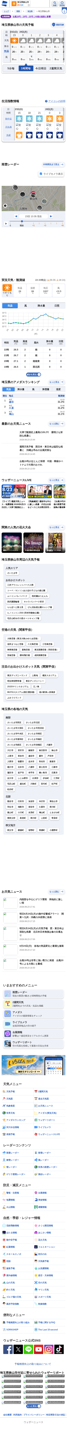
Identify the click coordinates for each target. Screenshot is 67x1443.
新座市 (53, 761)
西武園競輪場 (13, 602)
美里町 (23, 818)
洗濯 (8, 135)
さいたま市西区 (14, 722)
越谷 (11, 402)
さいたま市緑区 (14, 745)
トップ (6, 11)
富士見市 (43, 767)
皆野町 (31, 830)
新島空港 (26, 650)
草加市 (21, 756)
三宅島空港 (47, 644)
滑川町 (53, 807)
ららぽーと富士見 (15, 607)
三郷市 (55, 767)
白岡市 (35, 778)
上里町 (44, 818)
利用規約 (17, 1414)
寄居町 (55, 818)
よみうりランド (14, 698)
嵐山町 (10, 812)
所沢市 (21, 750)
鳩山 (11, 414)
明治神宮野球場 (14, 681)
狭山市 (55, 750)
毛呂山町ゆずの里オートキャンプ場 (23, 618)
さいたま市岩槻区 (34, 745)
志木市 (31, 761)
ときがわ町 (55, 812)
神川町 (33, 818)
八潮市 (31, 767)
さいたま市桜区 (35, 733)
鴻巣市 (21, 807)
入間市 (10, 761)
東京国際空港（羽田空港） (46, 650)
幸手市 (31, 772)
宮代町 (44, 784)
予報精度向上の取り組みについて (32, 1364)
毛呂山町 (11, 784)
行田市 (21, 801)
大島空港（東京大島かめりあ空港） (23, 638)
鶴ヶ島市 (43, 772)
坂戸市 (21, 772)
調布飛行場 (25, 655)
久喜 (11, 408)
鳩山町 (42, 812)
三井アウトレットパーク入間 (20, 585)
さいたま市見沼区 (36, 728)
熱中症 (8, 119)
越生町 (23, 784)
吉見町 (31, 812)
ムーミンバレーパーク (17, 596)
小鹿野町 (54, 830)
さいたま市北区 (33, 722)
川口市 (10, 750)
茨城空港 (11, 655)
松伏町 (10, 789)
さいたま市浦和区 (15, 739)
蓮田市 (10, 772)
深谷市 (31, 807)
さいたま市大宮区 (15, 728)
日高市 (55, 772)
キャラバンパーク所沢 (34, 602)
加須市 (31, 801)
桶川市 (10, 767)
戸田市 (50, 756)
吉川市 (10, 778)
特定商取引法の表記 (55, 1414)
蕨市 (41, 756)
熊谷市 (10, 801)
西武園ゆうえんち (40, 596)
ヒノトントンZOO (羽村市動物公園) (23, 613)
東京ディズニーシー (35, 681)
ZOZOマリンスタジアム (18, 686)
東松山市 (54, 801)
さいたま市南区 (35, 739)
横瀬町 (21, 830)
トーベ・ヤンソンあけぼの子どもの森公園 (26, 590)
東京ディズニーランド (17, 675)
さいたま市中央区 (15, 733)
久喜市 (42, 807)
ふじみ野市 (23, 778)
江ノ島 (36, 686)
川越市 (50, 745)
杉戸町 (55, 784)
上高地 (35, 675)
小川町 (21, 812)
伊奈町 (46, 778)
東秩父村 (11, 818)
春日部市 (43, 750)
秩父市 (10, 830)
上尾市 (10, 756)
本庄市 (42, 801)
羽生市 (10, 807)
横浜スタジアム (49, 675)
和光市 (42, 761)
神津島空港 (12, 650)
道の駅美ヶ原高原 (47, 692)
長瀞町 (42, 830)
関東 (18, 11)
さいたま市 (12, 573)
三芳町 (57, 778)
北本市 (21, 767)
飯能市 (31, 750)
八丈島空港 (33, 644)
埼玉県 (30, 11)
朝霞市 (21, 761)
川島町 (33, 784)
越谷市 (31, 756)
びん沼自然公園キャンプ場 (40, 607)
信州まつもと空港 (15, 644)
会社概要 (7, 1414)
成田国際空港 (40, 655)
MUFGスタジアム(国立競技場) (21, 692)
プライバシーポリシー (34, 1414)
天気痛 (8, 127)
